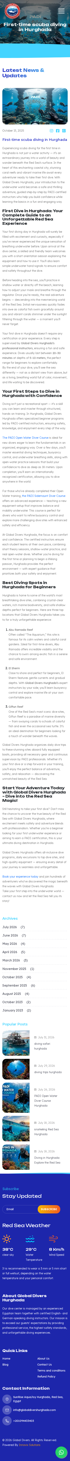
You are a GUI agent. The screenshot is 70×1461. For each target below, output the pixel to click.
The (5, 437)
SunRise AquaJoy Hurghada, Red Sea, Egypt (38, 1399)
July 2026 (13, 927)
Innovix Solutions (29, 1445)
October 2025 (16, 977)
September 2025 (18, 985)
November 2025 (18, 969)
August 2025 (15, 994)
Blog (5, 1364)
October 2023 (16, 1002)
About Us (43, 1358)
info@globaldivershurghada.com (34, 1410)
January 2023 (16, 1010)
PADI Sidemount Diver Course (46, 496)
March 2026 (15, 960)
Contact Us (44, 1364)
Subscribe (49, 1209)
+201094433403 (23, 1421)
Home (6, 1358)
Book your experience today (20, 876)
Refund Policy (46, 1376)
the (24, 496)
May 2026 (13, 944)
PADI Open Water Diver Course (28, 437)
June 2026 (14, 935)
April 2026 (13, 952)
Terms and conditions (51, 1370)
